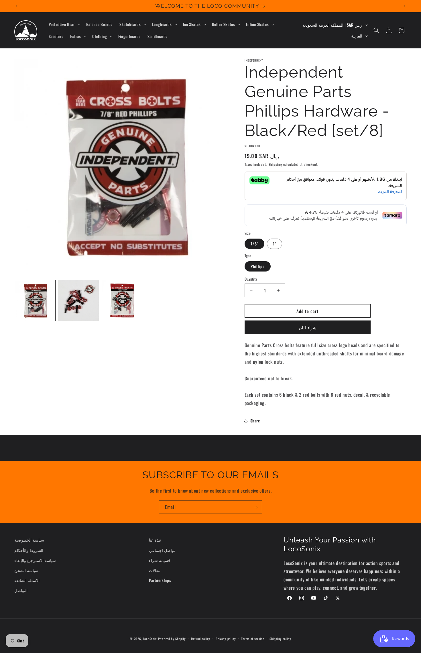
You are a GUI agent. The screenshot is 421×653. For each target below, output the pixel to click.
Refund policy (200, 638)
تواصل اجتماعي (162, 550)
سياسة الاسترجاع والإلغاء (35, 560)
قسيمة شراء (159, 560)
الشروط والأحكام (28, 550)
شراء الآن (307, 327)
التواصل (20, 590)
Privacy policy (226, 638)
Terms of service (252, 638)
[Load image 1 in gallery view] (34, 300)
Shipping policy (280, 638)
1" (274, 244)
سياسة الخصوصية (29, 540)
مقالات (154, 570)
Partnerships (160, 580)
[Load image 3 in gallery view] (122, 300)
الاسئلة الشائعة (27, 580)
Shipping (275, 164)
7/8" (254, 244)
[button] (64, 24)
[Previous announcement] (16, 6)
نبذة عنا (155, 540)
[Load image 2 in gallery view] (78, 300)
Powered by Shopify (172, 638)
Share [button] (255, 421)
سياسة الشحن (26, 570)
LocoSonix (150, 638)
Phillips (258, 266)
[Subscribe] (255, 507)
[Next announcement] (404, 6)
